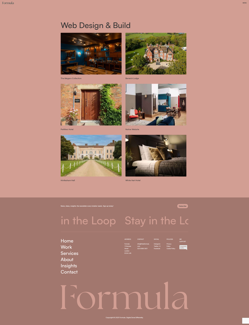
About (67, 259)
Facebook (157, 248)
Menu (245, 3)
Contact (69, 272)
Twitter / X (157, 246)
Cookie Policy (171, 248)
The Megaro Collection (71, 78)
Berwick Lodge (132, 78)
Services (69, 253)
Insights (69, 265)
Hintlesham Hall (68, 180)
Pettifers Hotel (67, 129)
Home (67, 241)
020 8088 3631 (142, 248)
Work (66, 247)
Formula (8, 3)
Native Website (132, 129)
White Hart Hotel (133, 180)
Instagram (157, 244)
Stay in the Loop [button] (138, 220)
